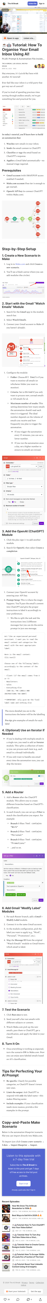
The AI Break (7, 63)
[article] (23, 1209)
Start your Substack (17, 1291)
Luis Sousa (17, 63)
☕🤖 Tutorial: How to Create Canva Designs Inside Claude (28, 1245)
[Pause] (3, 31)
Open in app (13, 38)
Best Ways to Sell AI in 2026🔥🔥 (27, 1215)
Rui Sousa (33, 1211)
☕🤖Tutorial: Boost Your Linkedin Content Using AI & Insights (27, 1265)
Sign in (41, 3)
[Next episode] (8, 31)
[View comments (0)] (18, 1299)
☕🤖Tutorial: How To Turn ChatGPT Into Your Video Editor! (28, 1226)
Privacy (25, 1282)
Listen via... (29, 38)
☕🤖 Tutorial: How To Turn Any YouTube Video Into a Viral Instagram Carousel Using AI (26, 1236)
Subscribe (32, 3)
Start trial (23, 1183)
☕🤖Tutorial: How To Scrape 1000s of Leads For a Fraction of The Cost (28, 1255)
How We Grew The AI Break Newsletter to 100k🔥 (24, 1207)
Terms (31, 1282)
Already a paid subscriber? (23, 1190)
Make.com (20, 264)
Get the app (36, 1291)
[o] (6, 1209)
